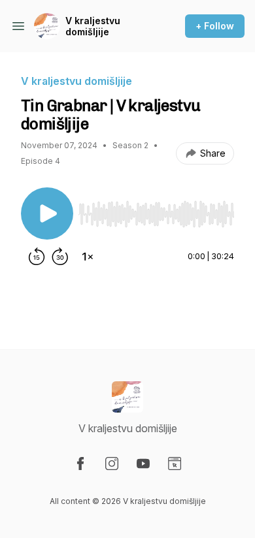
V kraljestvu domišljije (92, 26)
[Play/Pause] (47, 213)
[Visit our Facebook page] (80, 463)
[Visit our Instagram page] (111, 463)
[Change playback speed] (88, 256)
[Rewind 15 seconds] (36, 256)
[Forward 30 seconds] (60, 256)
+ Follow (215, 25)
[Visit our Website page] (174, 463)
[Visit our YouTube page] (143, 463)
